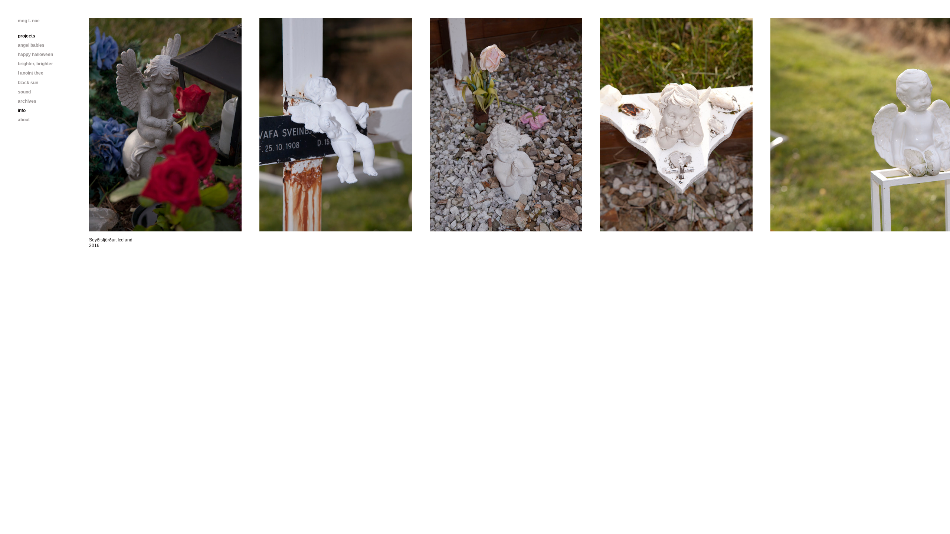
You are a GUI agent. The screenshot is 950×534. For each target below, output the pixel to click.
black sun (28, 82)
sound (24, 92)
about (24, 119)
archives (27, 101)
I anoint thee (30, 73)
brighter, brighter (35, 63)
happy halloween (35, 54)
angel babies (31, 45)
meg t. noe (29, 20)
